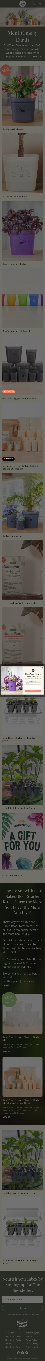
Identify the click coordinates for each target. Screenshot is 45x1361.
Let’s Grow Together (33, 690)
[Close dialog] (42, 667)
